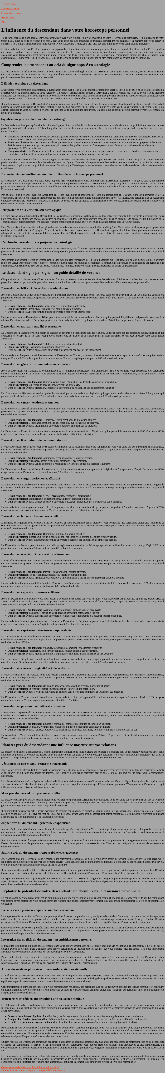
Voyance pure (8, 4)
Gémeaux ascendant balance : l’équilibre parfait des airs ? (30, 1067)
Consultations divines (12, 13)
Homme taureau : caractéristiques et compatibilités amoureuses (33, 1070)
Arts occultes (8, 17)
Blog (3, 22)
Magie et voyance (10, 8)
